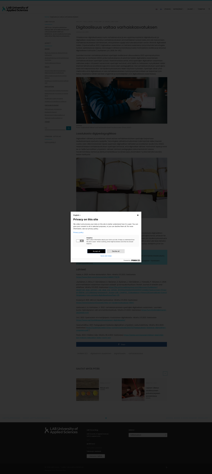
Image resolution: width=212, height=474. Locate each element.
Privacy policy (78, 232)
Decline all (115, 251)
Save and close (106, 256)
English (76, 215)
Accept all (96, 251)
